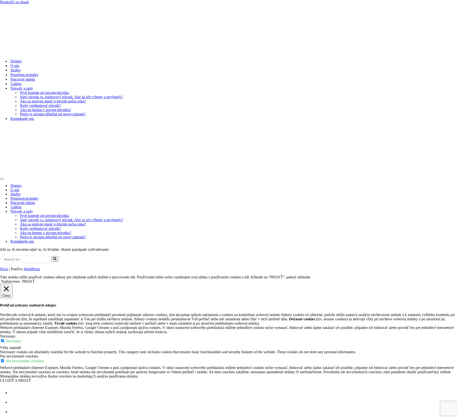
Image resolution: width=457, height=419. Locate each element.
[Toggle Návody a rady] (454, 212)
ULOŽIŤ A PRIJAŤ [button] (15, 380)
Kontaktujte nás (22, 119)
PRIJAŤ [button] (28, 281)
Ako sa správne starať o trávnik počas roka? (53, 101)
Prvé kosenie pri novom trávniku (44, 93)
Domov (16, 61)
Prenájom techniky (24, 75)
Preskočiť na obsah (14, 2)
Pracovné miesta (22, 79)
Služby (15, 70)
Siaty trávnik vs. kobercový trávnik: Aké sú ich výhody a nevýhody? (71, 97)
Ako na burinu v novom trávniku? (45, 110)
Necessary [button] (7, 336)
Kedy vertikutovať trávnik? (40, 105)
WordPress (32, 269)
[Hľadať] (55, 259)
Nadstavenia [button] (10, 281)
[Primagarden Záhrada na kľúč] (228, 29)
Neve (4, 269)
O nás (14, 66)
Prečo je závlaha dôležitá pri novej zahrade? (53, 114)
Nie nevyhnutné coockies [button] (19, 356)
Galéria (15, 84)
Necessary (13, 341)
